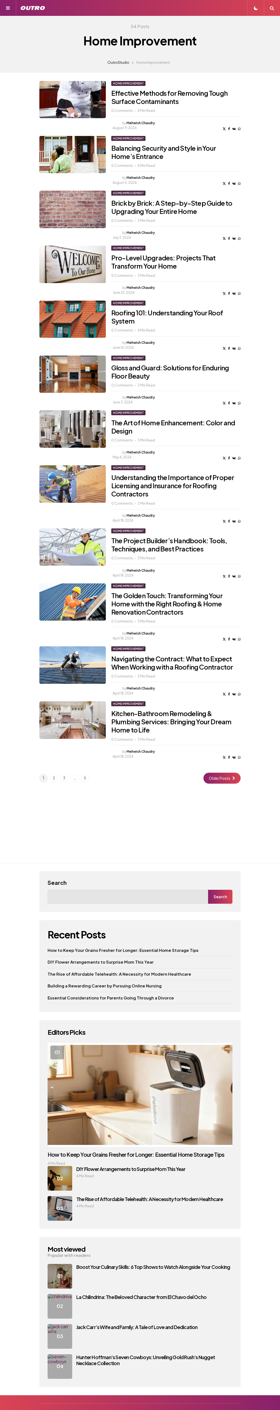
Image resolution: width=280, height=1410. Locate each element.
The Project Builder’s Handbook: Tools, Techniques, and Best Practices (169, 544)
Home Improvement (128, 83)
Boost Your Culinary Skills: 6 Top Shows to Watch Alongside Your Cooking (153, 1267)
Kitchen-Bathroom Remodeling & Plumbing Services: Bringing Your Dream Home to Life (171, 721)
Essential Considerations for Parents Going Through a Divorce (111, 997)
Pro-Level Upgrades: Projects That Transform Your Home (163, 262)
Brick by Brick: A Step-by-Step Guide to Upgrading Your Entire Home (171, 207)
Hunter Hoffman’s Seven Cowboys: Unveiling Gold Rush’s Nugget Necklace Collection (145, 1360)
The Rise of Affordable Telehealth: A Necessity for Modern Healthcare (119, 973)
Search (57, 882)
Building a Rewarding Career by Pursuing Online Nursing (105, 985)
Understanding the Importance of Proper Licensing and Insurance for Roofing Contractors (172, 485)
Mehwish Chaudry (141, 123)
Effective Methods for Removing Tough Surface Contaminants (169, 97)
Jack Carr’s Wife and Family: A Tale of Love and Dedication (137, 1327)
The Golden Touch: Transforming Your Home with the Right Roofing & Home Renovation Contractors (167, 603)
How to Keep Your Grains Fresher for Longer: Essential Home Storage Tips (123, 950)
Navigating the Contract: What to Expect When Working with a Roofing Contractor (172, 663)
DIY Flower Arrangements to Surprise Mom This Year (101, 961)
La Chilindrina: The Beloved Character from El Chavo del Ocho (141, 1297)
